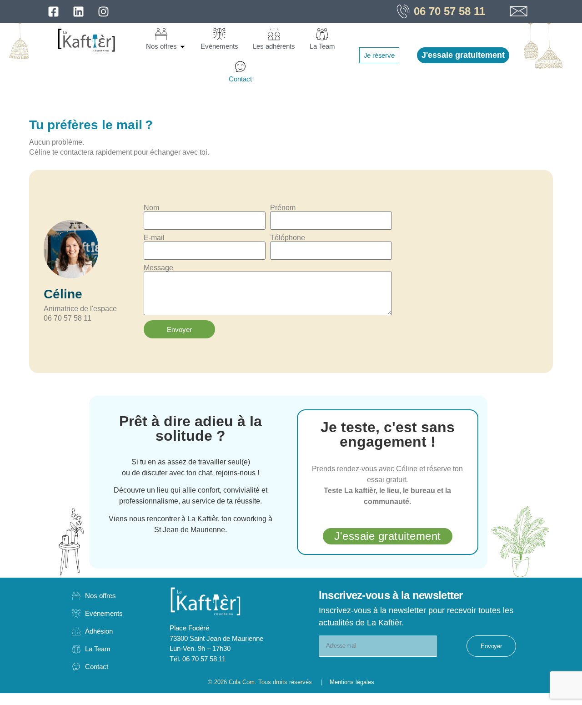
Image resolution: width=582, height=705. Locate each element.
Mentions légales (348, 682)
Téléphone (287, 238)
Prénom (283, 208)
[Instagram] (103, 11)
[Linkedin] (78, 11)
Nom (151, 208)
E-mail (154, 238)
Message (158, 268)
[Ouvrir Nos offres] (182, 46)
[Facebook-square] (53, 11)
